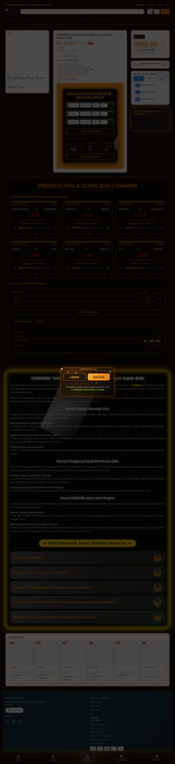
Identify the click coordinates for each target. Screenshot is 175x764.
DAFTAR (99, 376)
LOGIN (74, 376)
